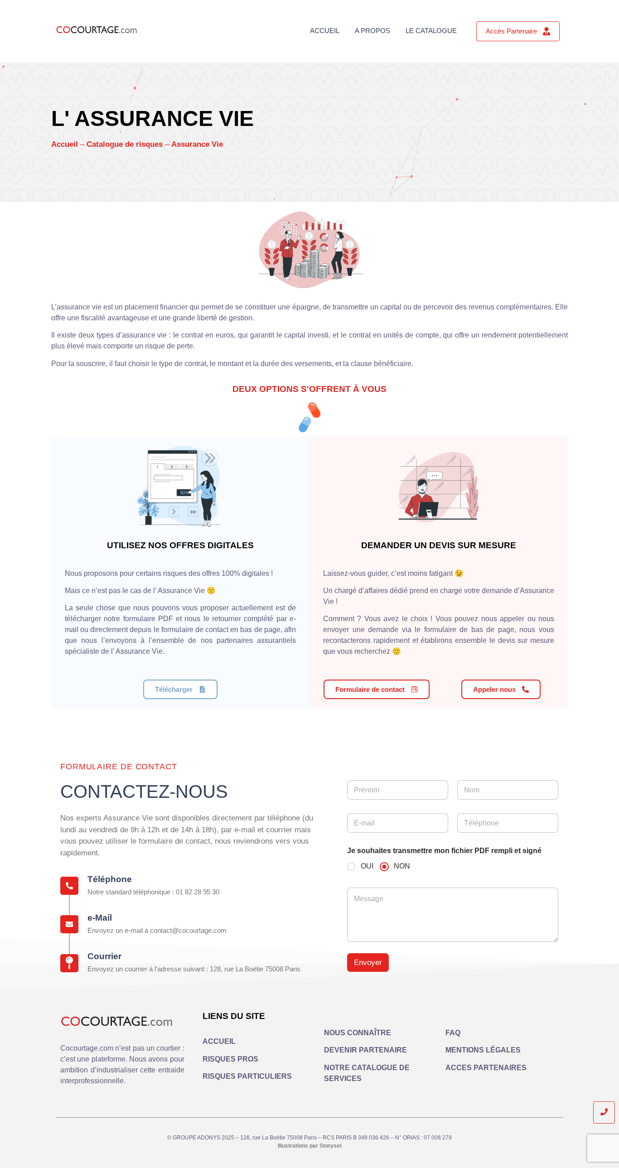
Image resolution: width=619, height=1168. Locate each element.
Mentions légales (483, 1050)
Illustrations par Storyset (310, 1146)
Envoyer (368, 962)
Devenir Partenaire (365, 1050)
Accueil (324, 30)
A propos (372, 30)
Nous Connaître (357, 1033)
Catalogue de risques (125, 144)
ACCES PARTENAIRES (486, 1067)
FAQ (452, 1033)
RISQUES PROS (230, 1059)
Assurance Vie (197, 144)
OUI (367, 866)
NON (402, 866)
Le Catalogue (431, 30)
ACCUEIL (219, 1041)
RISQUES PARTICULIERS (247, 1076)
